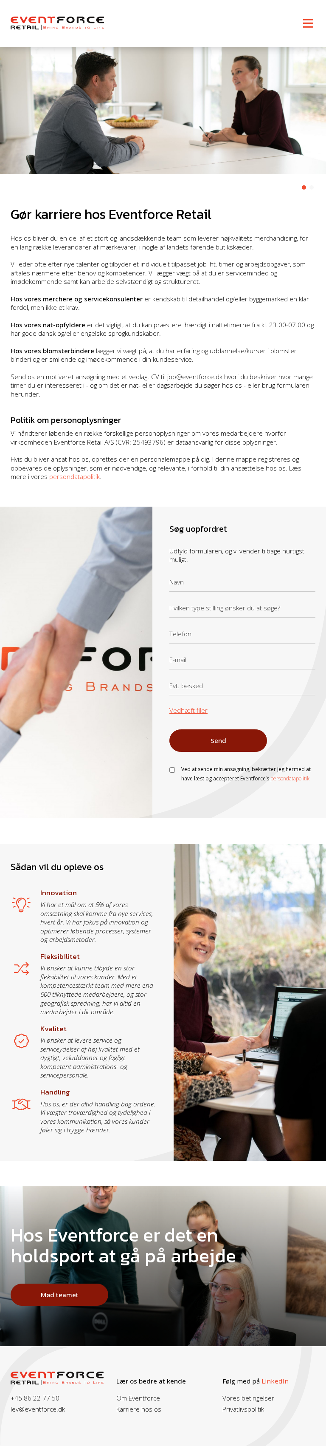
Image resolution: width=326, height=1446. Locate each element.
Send (218, 740)
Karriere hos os (138, 1409)
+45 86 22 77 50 (35, 1398)
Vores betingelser (248, 1398)
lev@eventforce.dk (38, 1409)
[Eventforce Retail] (57, 22)
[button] (304, 187)
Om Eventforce (138, 1398)
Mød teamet (60, 1294)
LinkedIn (275, 1381)
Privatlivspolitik (243, 1409)
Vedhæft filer (188, 710)
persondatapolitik (74, 476)
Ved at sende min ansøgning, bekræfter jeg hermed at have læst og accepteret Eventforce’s (246, 774)
